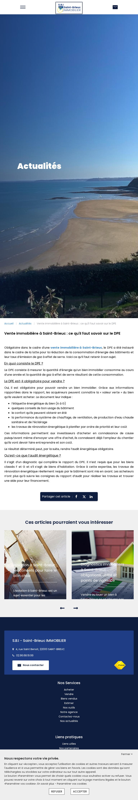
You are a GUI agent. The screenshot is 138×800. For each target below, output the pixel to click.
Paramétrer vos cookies (72, 783)
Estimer (69, 703)
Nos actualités (69, 721)
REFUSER (56, 791)
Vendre (69, 694)
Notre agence (69, 712)
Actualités (25, 323)
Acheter (69, 689)
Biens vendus (69, 698)
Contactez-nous (69, 716)
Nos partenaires (69, 748)
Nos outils (69, 707)
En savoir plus (46, 783)
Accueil (8, 323)
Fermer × (127, 754)
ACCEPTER (80, 791)
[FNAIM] (120, 665)
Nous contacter (33, 665)
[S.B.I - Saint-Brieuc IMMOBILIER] (69, 7)
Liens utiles (69, 744)
